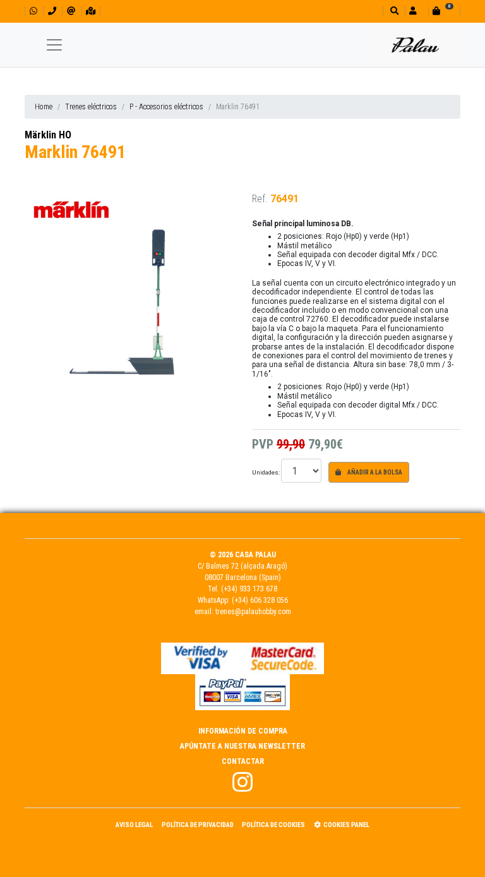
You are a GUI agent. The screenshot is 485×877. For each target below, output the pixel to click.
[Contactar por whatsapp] (33, 11)
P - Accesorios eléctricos (166, 106)
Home (43, 106)
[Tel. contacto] (52, 11)
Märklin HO (48, 135)
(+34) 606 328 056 (260, 600)
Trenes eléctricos (91, 106)
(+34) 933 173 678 (249, 588)
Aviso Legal (134, 825)
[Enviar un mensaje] (71, 11)
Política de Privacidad (198, 825)
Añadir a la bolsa (374, 472)
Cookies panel (346, 825)
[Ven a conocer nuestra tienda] (90, 11)
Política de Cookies (273, 825)
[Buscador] (393, 11)
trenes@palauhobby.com (253, 611)
